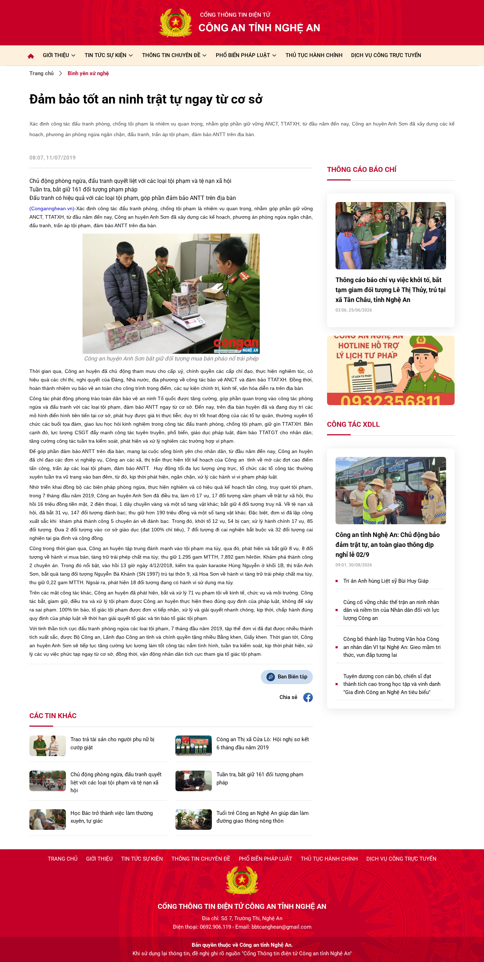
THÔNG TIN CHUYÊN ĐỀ (171, 55)
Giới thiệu (56, 55)
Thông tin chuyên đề (200, 859)
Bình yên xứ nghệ (88, 73)
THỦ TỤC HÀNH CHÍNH (314, 55)
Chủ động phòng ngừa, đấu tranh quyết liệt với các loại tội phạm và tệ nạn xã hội (130, 181)
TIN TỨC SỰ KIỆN (105, 55)
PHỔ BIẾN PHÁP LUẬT (243, 55)
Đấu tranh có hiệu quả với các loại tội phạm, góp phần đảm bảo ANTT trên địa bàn (132, 198)
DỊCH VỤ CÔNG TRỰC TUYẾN (386, 55)
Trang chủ (41, 73)
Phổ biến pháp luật (265, 859)
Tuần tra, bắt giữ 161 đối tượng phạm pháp (83, 189)
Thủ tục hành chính (329, 859)
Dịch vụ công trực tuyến (401, 859)
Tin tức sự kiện (142, 859)
